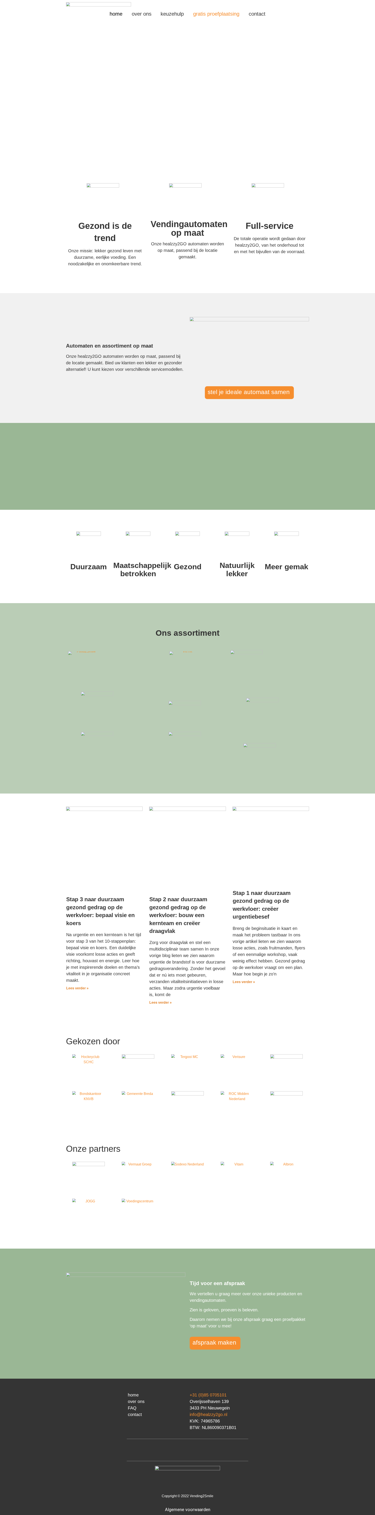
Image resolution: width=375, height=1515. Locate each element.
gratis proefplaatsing (216, 14)
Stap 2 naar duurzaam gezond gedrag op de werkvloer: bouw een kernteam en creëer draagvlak (178, 915)
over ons (141, 14)
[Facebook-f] (194, 1450)
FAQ (132, 1408)
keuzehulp (172, 14)
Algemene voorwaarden (187, 1509)
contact (257, 14)
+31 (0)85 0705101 (208, 1395)
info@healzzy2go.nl (208, 1414)
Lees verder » (77, 988)
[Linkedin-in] (181, 1450)
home (116, 14)
